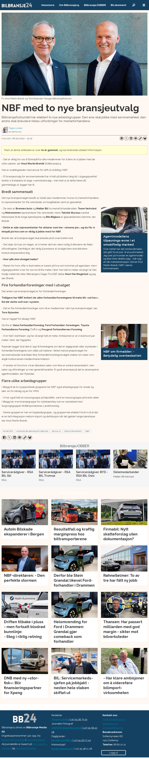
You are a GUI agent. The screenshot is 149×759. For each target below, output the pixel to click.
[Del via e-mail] (135, 138)
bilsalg (56, 431)
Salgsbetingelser (35, 739)
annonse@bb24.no (113, 727)
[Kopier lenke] (140, 138)
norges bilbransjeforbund (32, 431)
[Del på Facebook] (121, 138)
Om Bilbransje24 (69, 5)
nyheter (8, 431)
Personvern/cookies (13, 739)
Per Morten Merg (61, 740)
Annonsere (47, 5)
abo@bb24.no (110, 723)
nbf (87, 431)
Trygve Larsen (60, 719)
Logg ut (113, 752)
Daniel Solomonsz (62, 748)
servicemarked (73, 431)
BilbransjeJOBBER (95, 5)
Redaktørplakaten (25, 748)
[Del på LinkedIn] (131, 138)
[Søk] (134, 5)
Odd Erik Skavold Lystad (66, 727)
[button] (7, 464)
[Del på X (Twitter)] (126, 138)
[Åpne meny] (144, 5)
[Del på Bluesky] (145, 138)
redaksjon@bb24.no (114, 719)
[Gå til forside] (17, 5)
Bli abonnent (118, 5)
